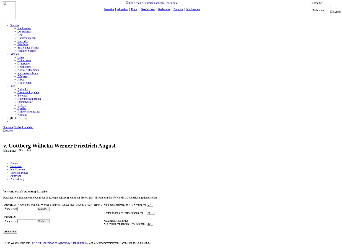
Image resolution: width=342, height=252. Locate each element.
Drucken (8, 130)
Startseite (109, 9)
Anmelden (27, 127)
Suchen (14, 25)
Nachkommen (18, 169)
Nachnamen (193, 9)
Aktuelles (122, 9)
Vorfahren (16, 166)
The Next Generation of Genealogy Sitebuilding (57, 242)
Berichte (178, 9)
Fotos (134, 9)
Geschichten (148, 9)
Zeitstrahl (15, 175)
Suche (17, 127)
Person (14, 163)
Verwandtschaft (19, 172)
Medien (14, 53)
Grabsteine (164, 9)
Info (12, 85)
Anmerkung (17, 179)
